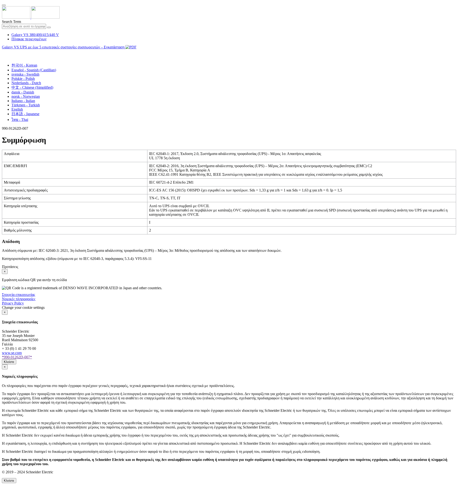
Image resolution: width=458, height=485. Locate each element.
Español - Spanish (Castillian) (33, 70)
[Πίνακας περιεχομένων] (4, 53)
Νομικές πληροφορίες (18, 299)
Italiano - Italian (23, 101)
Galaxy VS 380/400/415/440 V (35, 35)
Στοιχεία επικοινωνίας (18, 295)
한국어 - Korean (24, 65)
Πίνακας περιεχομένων (29, 39)
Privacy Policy (13, 303)
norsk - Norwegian (25, 96)
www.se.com (12, 353)
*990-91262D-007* (17, 357)
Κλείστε (9, 362)
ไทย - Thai (19, 120)
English (17, 109)
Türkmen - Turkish (25, 105)
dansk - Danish (22, 92)
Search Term (11, 22)
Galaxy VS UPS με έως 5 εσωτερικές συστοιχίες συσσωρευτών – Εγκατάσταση (63, 47)
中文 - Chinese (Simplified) (32, 87)
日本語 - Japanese (25, 114)
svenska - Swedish (25, 74)
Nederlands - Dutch (26, 83)
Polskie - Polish (23, 79)
